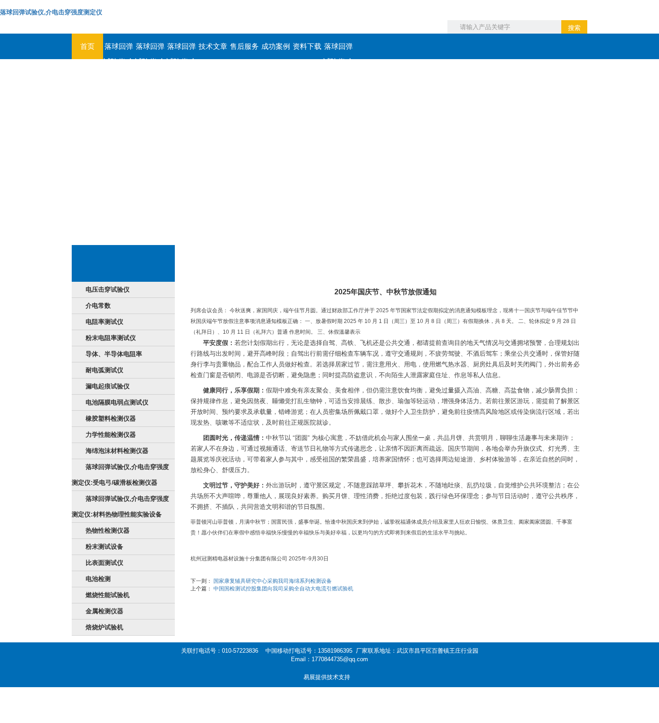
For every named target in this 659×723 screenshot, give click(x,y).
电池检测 (98, 578)
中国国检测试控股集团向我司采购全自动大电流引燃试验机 (283, 588)
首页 (87, 46)
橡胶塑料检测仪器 (111, 418)
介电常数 (98, 305)
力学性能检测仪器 (111, 434)
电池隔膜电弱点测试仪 (117, 402)
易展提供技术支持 (326, 677)
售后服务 (244, 46)
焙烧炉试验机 (104, 627)
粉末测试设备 (104, 546)
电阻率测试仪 (104, 321)
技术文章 (213, 46)
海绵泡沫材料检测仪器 (117, 450)
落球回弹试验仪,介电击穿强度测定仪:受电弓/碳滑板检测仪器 (120, 474)
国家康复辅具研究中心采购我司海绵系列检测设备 (272, 581)
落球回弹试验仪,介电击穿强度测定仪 (51, 12)
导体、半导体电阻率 (114, 353)
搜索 (574, 27)
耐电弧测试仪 (104, 370)
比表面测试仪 (104, 562)
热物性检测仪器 (108, 530)
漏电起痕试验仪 (108, 386)
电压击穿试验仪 (108, 289)
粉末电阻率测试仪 (111, 337)
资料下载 (307, 46)
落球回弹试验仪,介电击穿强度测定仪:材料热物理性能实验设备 (120, 506)
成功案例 (275, 46)
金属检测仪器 (104, 611)
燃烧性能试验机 (108, 594)
